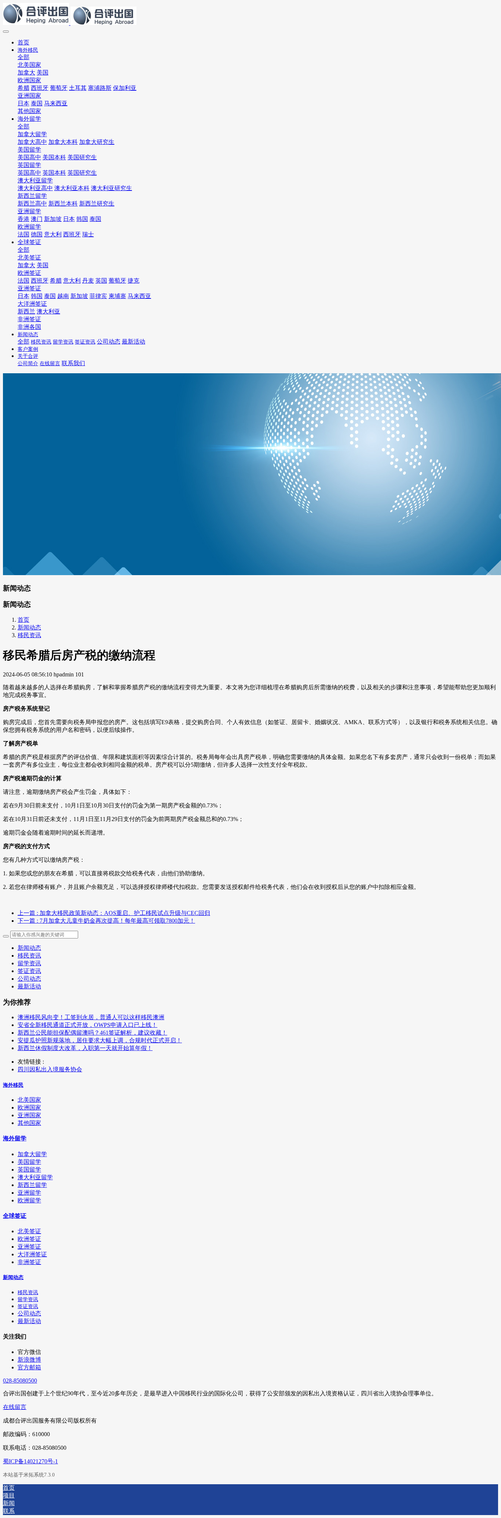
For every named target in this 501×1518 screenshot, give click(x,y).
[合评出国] (250, 14)
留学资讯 (29, 963)
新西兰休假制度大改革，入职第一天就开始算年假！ (85, 1048)
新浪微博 (29, 1360)
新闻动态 (29, 627)
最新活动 (29, 986)
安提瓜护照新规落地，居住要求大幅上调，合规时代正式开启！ (100, 1040)
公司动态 (29, 979)
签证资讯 (29, 971)
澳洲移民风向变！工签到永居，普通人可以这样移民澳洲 (91, 1017)
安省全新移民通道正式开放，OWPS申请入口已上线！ (87, 1025)
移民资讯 (29, 635)
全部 (23, 57)
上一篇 (114, 913)
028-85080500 (20, 1380)
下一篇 (106, 921)
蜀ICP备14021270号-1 (30, 1461)
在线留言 (14, 1407)
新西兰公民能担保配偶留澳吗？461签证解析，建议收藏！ (92, 1032)
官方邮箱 (29, 1367)
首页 (23, 42)
